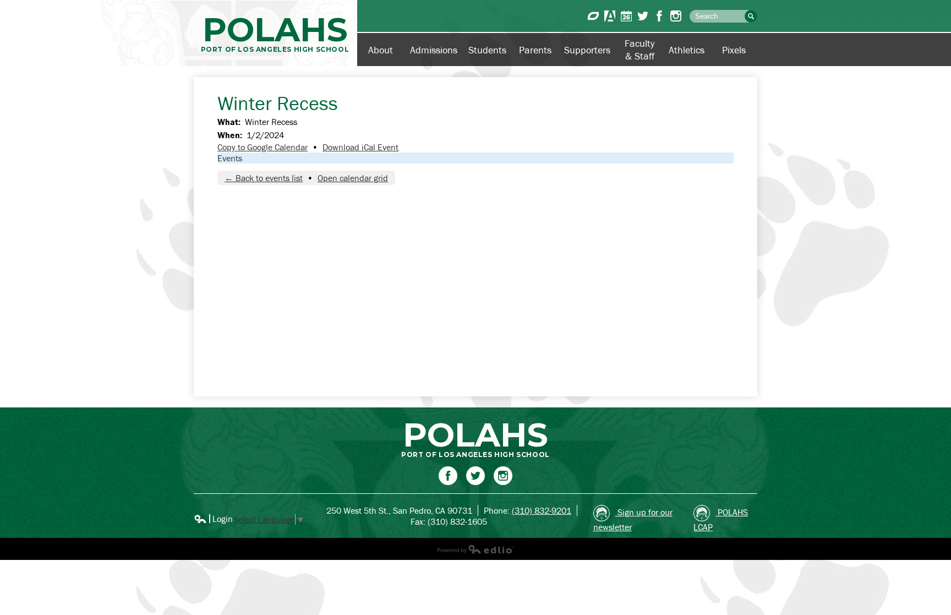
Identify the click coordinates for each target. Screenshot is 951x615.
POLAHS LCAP (720, 519)
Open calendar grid (353, 177)
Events (229, 158)
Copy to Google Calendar (262, 147)
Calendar (626, 15)
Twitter (642, 15)
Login (213, 518)
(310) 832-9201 (541, 510)
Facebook (659, 15)
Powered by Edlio (475, 548)
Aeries (609, 15)
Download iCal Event (360, 147)
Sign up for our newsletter (633, 519)
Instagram (675, 15)
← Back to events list (264, 177)
